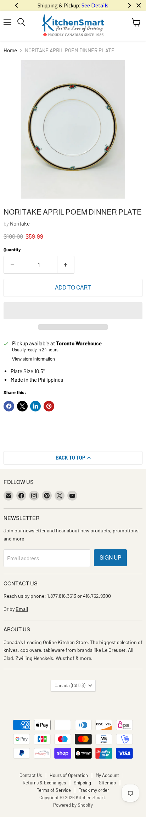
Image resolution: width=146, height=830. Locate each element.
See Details (95, 5)
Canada (70, 685)
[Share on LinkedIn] (35, 406)
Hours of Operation (69, 775)
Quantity (12, 249)
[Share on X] (22, 406)
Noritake (20, 223)
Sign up (110, 558)
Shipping (82, 782)
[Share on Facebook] (9, 406)
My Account (107, 775)
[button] (73, 310)
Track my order (94, 790)
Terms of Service (54, 790)
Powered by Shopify (73, 805)
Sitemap (107, 782)
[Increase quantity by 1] (66, 265)
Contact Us (30, 775)
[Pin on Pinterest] (49, 406)
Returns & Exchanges (44, 782)
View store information (33, 359)
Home (10, 50)
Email (22, 609)
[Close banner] (139, 5)
